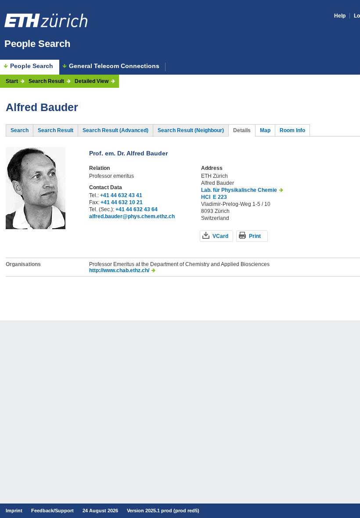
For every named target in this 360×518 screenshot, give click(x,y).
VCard (220, 236)
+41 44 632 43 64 (136, 209)
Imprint (14, 510)
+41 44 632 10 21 (122, 202)
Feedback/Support (52, 510)
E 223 (220, 197)
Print (255, 236)
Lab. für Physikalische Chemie (239, 190)
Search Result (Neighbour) (191, 130)
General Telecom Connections (114, 66)
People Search (37, 43)
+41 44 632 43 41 (121, 195)
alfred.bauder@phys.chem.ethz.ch (132, 216)
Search (20, 130)
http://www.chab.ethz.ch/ (119, 270)
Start (12, 81)
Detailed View (91, 81)
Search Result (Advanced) (115, 130)
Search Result (46, 81)
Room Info (292, 130)
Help (340, 15)
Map (265, 130)
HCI (205, 197)
